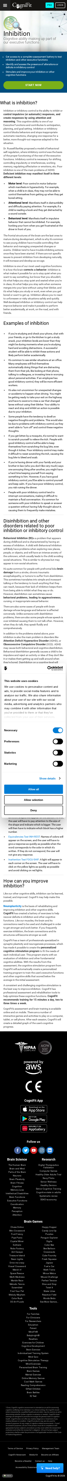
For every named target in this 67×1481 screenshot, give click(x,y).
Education (33, 1325)
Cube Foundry (49, 1255)
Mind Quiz (33, 1357)
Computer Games (48, 1171)
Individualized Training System (33, 1353)
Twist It (49, 1287)
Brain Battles (33, 1392)
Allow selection (33, 799)
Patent (33, 1328)
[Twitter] (25, 1150)
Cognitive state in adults (48, 1192)
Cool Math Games (33, 1382)
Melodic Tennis (17, 1284)
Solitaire (17, 1245)
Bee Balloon (49, 1248)
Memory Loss (17, 1190)
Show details (47, 778)
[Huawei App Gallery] (33, 1128)
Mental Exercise (33, 1375)
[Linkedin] (49, 1150)
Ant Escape (17, 1252)
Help (50, 1461)
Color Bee (49, 1245)
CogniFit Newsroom (17, 1455)
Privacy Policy (32, 1448)
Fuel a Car (49, 1266)
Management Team (50, 1448)
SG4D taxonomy (48, 1200)
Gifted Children (33, 1389)
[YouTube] (33, 1150)
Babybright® (33, 1335)
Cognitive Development (33, 1346)
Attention (17, 1215)
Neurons (17, 1176)
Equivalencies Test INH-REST (24, 836)
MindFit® (33, 1332)
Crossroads (49, 1252)
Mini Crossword (17, 1231)
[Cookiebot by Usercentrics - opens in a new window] (48, 668)
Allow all (33, 789)
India (8, 1476)
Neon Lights (17, 1259)
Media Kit (33, 1455)
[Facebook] (17, 1150)
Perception (17, 1211)
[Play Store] (33, 1119)
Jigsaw (49, 1263)
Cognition (17, 1186)
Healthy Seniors (48, 1185)
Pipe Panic (17, 1238)
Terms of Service (15, 1448)
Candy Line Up (49, 1231)
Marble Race (17, 1280)
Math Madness (17, 1277)
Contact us (40, 1461)
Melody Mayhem (17, 1295)
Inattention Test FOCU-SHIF (23, 859)
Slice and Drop (49, 1284)
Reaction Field (49, 1295)
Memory (17, 1208)
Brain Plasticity (17, 1179)
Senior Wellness (48, 1182)
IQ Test (33, 1396)
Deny (33, 810)
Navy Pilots (48, 1178)
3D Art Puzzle (17, 1302)
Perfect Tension (49, 1280)
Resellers (33, 1339)
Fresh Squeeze (49, 1259)
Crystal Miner (17, 1241)
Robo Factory (17, 1248)
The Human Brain (17, 1165)
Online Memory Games (33, 1378)
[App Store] (33, 1109)
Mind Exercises (33, 1364)
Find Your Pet (17, 1291)
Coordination (17, 1204)
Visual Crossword (17, 1266)
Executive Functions (17, 1201)
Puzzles (49, 1234)
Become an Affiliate (50, 1455)
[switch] (58, 741)
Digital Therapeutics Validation (48, 1166)
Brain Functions (17, 1197)
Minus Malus (49, 1273)
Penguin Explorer (49, 1238)
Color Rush (17, 1298)
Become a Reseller (23, 1461)
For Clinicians (33, 1318)
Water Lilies (49, 1291)
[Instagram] (41, 1150)
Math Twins (49, 1270)
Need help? (52, 1468)
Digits (49, 1241)
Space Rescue (17, 1273)
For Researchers (33, 1321)
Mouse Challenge (49, 1277)
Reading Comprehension (33, 1385)
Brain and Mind (17, 1169)
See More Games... (49, 1302)
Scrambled (17, 1287)
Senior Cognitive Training (48, 1189)
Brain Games (33, 1371)
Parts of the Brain (17, 1172)
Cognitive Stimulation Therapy (33, 1360)
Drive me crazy (17, 1263)
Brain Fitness (17, 1183)
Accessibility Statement (26, 1467)
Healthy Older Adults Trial (48, 1175)
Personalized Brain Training (33, 1367)
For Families (33, 1314)
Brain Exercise (33, 1350)
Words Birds (49, 1298)
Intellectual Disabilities (17, 1193)
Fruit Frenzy (17, 1234)
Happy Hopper (49, 1227)
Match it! (17, 1270)
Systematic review (48, 1196)
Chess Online (17, 1227)
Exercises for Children (33, 1343)
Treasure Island (17, 1255)
